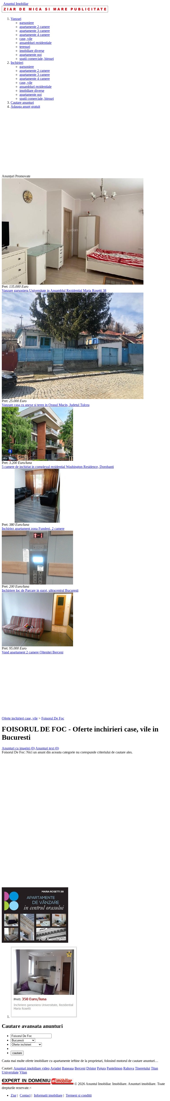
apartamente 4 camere (34, 35)
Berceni (80, 1068)
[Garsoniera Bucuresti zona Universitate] (44, 1017)
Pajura (101, 1068)
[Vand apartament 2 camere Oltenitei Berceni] (37, 645)
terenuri (24, 47)
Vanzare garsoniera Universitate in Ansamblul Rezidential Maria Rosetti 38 (54, 290)
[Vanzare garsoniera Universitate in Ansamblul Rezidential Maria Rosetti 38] (72, 283)
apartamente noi (30, 55)
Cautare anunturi (22, 102)
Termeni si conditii (79, 1095)
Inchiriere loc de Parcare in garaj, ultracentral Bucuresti (40, 590)
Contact (25, 1095)
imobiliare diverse (31, 51)
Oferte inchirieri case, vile (20, 718)
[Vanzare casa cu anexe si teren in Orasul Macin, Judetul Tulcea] (72, 398)
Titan (154, 1068)
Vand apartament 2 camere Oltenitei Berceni (32, 652)
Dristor (91, 1068)
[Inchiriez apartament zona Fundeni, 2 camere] (37, 521)
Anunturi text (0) (47, 748)
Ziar (13, 1095)
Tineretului (142, 1068)
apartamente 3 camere (34, 31)
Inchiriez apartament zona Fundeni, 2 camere (33, 528)
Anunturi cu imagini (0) (18, 748)
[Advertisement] (85, 143)
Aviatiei (55, 1068)
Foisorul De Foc (52, 718)
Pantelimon (114, 1068)
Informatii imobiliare (48, 1095)
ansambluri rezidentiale (35, 43)
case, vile (25, 39)
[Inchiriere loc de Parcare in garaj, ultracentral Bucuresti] (37, 583)
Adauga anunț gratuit (25, 106)
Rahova (128, 1068)
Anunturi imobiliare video (32, 1068)
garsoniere (26, 23)
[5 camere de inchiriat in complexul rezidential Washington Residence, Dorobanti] (37, 460)
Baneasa (68, 1068)
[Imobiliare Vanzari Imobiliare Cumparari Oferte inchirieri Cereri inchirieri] (26, 1044)
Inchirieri (17, 63)
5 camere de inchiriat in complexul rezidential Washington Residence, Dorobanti (58, 467)
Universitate (10, 1072)
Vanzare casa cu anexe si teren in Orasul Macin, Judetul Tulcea (45, 405)
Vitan (23, 1072)
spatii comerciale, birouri (36, 59)
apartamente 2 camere (34, 27)
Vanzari (16, 19)
